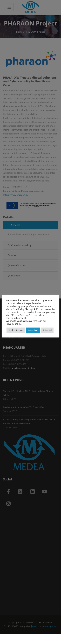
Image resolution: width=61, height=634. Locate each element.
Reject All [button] (47, 330)
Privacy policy (13, 323)
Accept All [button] (33, 330)
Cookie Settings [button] (15, 330)
